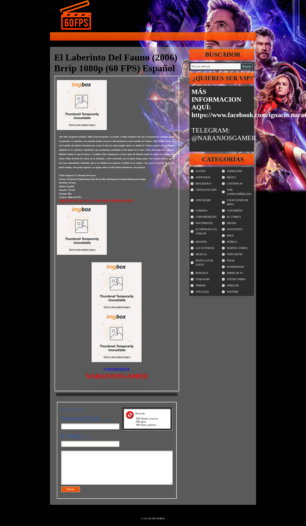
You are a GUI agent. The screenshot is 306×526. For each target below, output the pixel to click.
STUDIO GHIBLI (236, 279)
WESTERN (233, 291)
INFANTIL (201, 241)
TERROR (200, 285)
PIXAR (231, 260)
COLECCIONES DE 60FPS (237, 202)
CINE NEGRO (203, 200)
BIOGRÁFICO (203, 183)
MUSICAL (201, 254)
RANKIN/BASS (235, 266)
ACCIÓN (200, 171)
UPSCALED (202, 291)
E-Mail (77, 436)
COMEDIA (202, 210)
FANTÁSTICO (235, 229)
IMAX (230, 235)
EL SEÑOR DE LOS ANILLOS (206, 231)
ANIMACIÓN (234, 171)
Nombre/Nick (86, 418)
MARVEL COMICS (237, 248)
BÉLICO (231, 177)
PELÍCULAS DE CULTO (204, 262)
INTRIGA (232, 241)
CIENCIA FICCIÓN (206, 189)
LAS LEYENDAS (205, 248)
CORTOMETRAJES (206, 216)
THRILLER (233, 285)
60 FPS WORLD (76, 16)
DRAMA (231, 223)
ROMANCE (202, 273)
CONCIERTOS (235, 210)
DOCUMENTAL (204, 223)
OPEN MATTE (235, 254)
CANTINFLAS (235, 183)
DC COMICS (234, 216)
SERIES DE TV (235, 273)
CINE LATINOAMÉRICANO (239, 192)
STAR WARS (203, 279)
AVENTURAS (203, 177)
